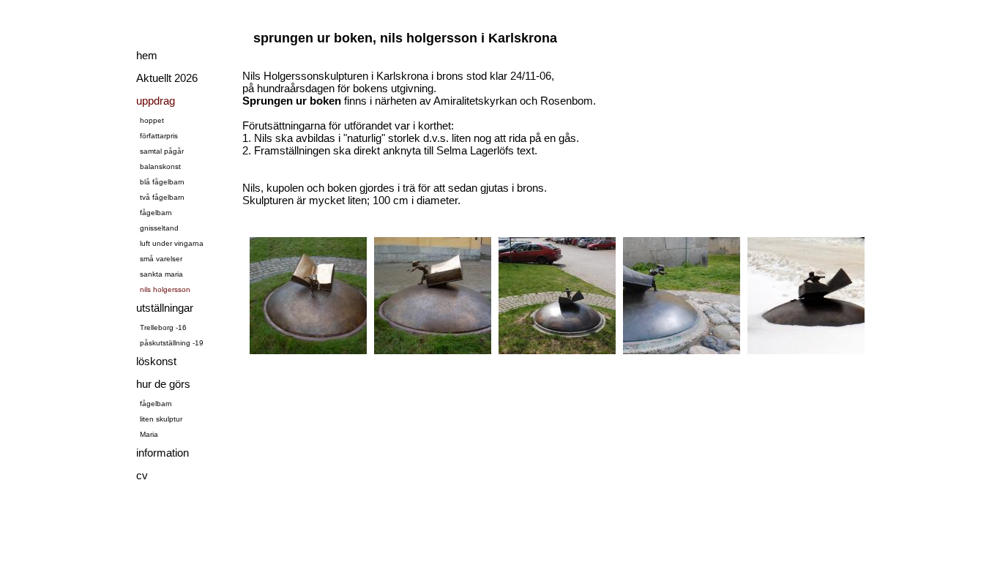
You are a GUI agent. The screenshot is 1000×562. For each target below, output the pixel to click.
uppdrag (155, 100)
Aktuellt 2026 (167, 78)
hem (146, 55)
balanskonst (160, 166)
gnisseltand (159, 228)
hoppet (152, 120)
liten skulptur (161, 419)
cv (142, 475)
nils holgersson (165, 289)
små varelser (161, 259)
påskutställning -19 (172, 343)
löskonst (156, 361)
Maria (149, 434)
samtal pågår (162, 151)
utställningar (164, 307)
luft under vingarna (172, 243)
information (162, 452)
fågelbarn (156, 213)
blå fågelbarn (162, 182)
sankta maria (161, 274)
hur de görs (163, 384)
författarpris (159, 136)
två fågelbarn (162, 197)
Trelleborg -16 (163, 327)
